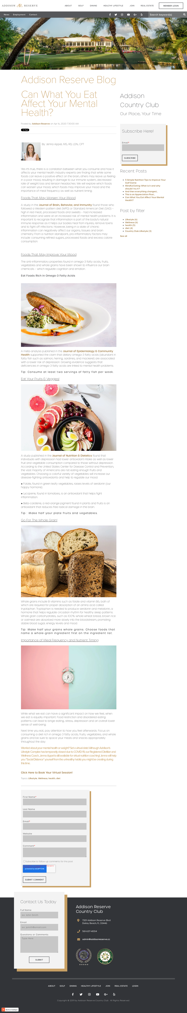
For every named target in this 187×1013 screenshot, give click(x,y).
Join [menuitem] (132, 5)
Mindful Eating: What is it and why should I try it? (142, 187)
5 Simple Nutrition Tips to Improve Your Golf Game (145, 181)
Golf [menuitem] (81, 5)
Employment (19, 14)
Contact (33, 14)
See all (123, 236)
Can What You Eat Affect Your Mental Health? (144, 199)
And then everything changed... (141, 191)
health (51, 778)
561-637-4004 (89, 931)
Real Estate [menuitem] (147, 5)
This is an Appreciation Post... (140, 194)
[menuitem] (110, 14)
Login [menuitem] (135, 986)
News (6, 14)
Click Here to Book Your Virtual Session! (47, 772)
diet (58, 778)
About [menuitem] (68, 5)
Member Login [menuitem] (171, 5)
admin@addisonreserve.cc (96, 939)
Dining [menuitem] (93, 5)
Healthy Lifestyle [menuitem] (113, 5)
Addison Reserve (41, 123)
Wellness (42, 778)
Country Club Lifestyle (138, 231)
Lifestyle (32, 778)
